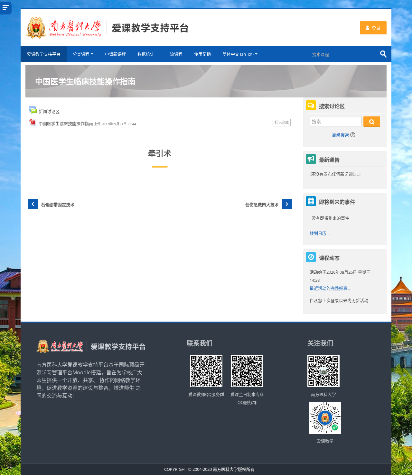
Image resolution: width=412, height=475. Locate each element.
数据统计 (145, 54)
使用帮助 (202, 54)
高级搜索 (340, 135)
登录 (376, 28)
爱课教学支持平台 (44, 54)
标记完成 (282, 122)
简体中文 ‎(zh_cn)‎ (238, 54)
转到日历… (320, 233)
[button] (354, 135)
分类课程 (81, 54)
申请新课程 (115, 54)
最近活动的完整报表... (330, 288)
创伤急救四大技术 (262, 204)
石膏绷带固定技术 (57, 204)
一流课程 (174, 54)
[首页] (107, 27)
